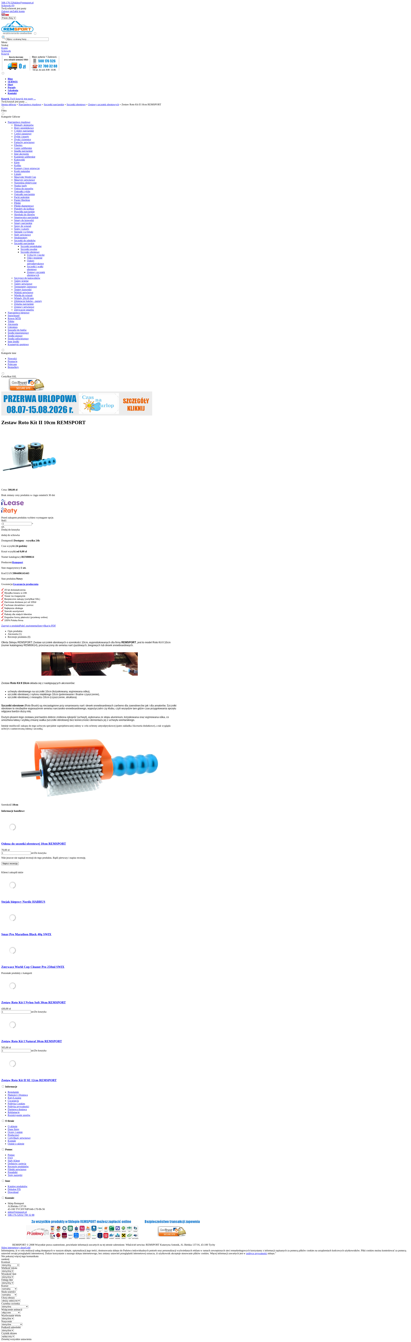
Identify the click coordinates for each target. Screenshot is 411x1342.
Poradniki (12, 1172)
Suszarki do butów (17, 330)
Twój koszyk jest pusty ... (18, 98)
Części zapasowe (22, 133)
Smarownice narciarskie (26, 217)
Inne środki (13, 341)
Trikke (11, 321)
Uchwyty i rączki (35, 255)
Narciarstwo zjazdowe (19, 122)
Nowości (12, 358)
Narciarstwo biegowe (18, 312)
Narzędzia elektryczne (25, 182)
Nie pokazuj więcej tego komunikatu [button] (20, 1256)
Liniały (17, 174)
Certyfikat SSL (9, 376)
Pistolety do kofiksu (24, 208)
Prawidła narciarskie (24, 211)
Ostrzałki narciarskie (24, 194)
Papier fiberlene (22, 200)
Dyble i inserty (21, 136)
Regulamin (13, 1092)
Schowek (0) (7, 5)
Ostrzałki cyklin (22, 191)
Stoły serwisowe (22, 234)
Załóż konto (19, 11)
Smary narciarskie (23, 223)
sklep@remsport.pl (24, 2)
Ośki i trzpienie (34, 257)
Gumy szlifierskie (23, 148)
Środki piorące (15, 335)
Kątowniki (19, 159)
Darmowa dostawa (17, 1109)
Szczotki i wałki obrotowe (35, 268)
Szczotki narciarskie (24, 243)
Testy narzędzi (15, 1175)
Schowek (6, 51)
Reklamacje (14, 1112)
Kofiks (17, 165)
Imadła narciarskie (23, 151)
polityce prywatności (256, 1253)
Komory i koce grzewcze (27, 168)
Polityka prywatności (18, 1106)
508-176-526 (7, 2)
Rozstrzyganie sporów (19, 1115)
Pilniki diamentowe (24, 205)
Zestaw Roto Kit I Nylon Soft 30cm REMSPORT (33, 1002)
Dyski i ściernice (22, 139)
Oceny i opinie (15, 1132)
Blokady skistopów (24, 125)
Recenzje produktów (18, 1166)
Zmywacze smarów (24, 309)
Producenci (13, 1135)
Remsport (17, 562)
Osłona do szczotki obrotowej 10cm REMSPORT (33, 843)
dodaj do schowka (10, 535)
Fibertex (18, 145)
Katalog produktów (17, 1186)
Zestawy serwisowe (24, 307)
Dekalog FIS (14, 1189)
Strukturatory (20, 237)
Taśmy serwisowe (23, 283)
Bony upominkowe (24, 128)
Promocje (12, 361)
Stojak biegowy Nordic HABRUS (23, 901)
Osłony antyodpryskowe (35, 262)
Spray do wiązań (22, 226)
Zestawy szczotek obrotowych (36, 273)
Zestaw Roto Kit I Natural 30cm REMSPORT (31, 1041)
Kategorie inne (8, 353)
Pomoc (11, 1155)
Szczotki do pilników (25, 240)
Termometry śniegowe (25, 286)
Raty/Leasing (14, 1097)
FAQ (10, 1157)
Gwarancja (13, 1100)
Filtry (4, 110)
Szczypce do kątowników (27, 278)
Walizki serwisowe (23, 292)
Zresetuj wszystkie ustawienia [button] (16, 1339)
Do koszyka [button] (40, 853)
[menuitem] (117, 78)
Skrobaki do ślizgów (24, 214)
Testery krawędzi (22, 289)
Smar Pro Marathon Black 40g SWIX (26, 934)
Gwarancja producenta (25, 584)
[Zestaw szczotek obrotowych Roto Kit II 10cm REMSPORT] (29, 484)
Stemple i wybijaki (23, 231)
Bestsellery (13, 367)
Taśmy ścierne (21, 281)
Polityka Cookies (16, 1103)
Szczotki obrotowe (30, 252)
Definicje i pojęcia (17, 1163)
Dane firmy (13, 1129)
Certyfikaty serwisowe (19, 1138)
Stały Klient (14, 1160)
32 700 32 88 (27, 1215)
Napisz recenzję (10, 863)
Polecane (12, 364)
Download (13, 1192)
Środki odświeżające (18, 338)
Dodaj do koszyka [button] (10, 529)
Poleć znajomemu (28, 625)
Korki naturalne (22, 171)
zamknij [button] (5, 1259)
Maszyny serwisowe (24, 179)
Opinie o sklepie (16, 1143)
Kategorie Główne (10, 116)
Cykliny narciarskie (24, 130)
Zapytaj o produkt (10, 625)
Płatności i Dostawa (18, 1095)
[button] (3, 15)
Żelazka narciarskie (24, 304)
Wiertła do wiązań (23, 295)
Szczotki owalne (29, 249)
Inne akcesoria (21, 154)
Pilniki (17, 203)
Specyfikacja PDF (46, 625)
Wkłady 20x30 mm (24, 298)
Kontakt (12, 1140)
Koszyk (5, 53)
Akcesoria (13, 324)
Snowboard (13, 315)
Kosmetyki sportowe (18, 344)
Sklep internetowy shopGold (15, 1247)
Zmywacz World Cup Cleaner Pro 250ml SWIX (32, 966)
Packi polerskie (22, 197)
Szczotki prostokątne (31, 246)
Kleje (17, 162)
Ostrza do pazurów (23, 188)
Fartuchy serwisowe (24, 142)
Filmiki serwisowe (17, 1169)
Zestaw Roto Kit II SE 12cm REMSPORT (29, 1080)
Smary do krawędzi (24, 220)
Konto (4, 48)
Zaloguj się (7, 11)
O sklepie (12, 1126)
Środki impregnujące (18, 332)
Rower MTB (14, 318)
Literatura (12, 327)
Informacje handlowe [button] (13, 811)
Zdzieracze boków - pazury (28, 301)
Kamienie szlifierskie (24, 156)
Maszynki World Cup (25, 177)
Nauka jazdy (20, 185)
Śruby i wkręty (21, 229)
